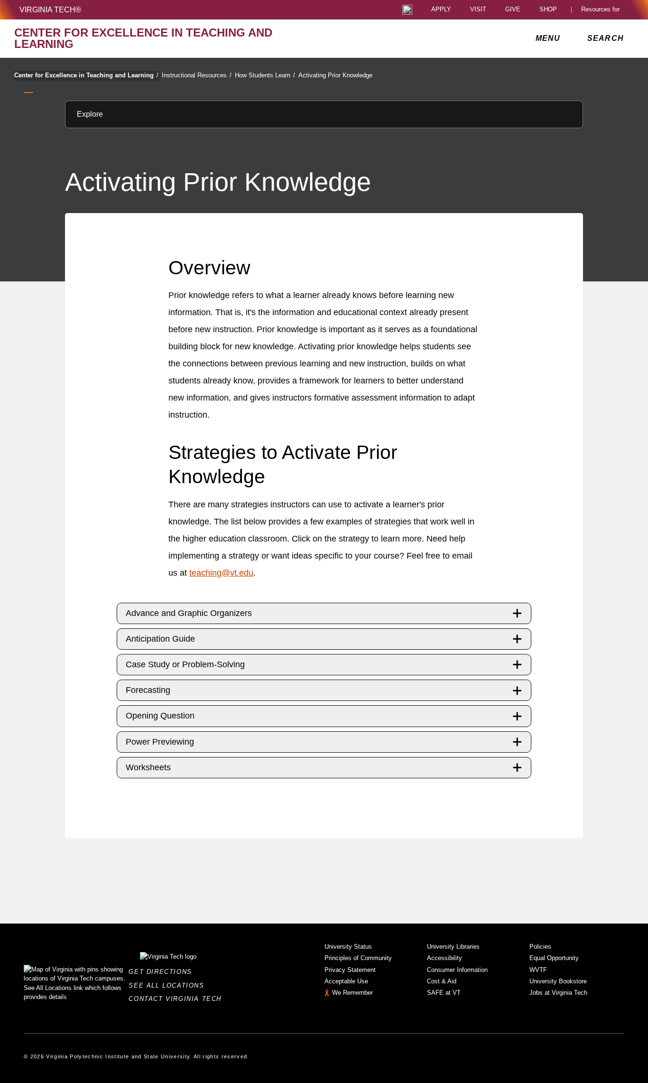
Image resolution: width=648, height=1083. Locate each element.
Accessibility (444, 958)
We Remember (352, 992)
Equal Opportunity (554, 958)
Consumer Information (457, 969)
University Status (348, 946)
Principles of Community (358, 958)
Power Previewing (160, 742)
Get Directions (163, 971)
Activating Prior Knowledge (335, 75)
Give (512, 10)
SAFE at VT (444, 992)
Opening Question (160, 715)
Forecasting (148, 690)
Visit (478, 10)
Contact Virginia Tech (178, 998)
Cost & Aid (441, 981)
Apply (441, 10)
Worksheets (148, 767)
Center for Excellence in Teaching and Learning (86, 75)
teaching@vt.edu (221, 573)
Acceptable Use (346, 981)
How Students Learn (265, 75)
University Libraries (453, 946)
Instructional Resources (196, 75)
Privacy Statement (350, 969)
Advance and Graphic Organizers (189, 613)
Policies (540, 946)
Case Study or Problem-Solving (185, 664)
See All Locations (169, 985)
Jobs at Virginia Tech (558, 992)
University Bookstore (558, 981)
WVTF (538, 969)
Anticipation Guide (160, 639)
